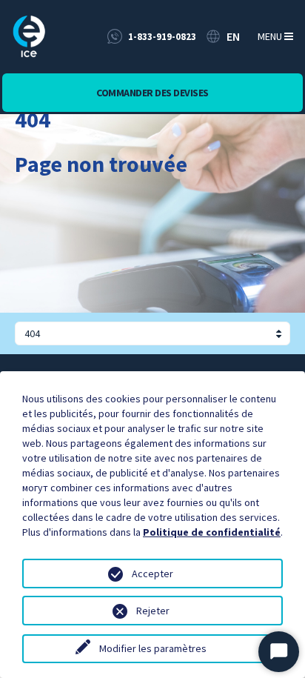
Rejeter (153, 610)
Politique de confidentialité (212, 532)
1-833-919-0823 (162, 36)
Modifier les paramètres (153, 648)
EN (233, 36)
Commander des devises (152, 92)
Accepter (152, 573)
